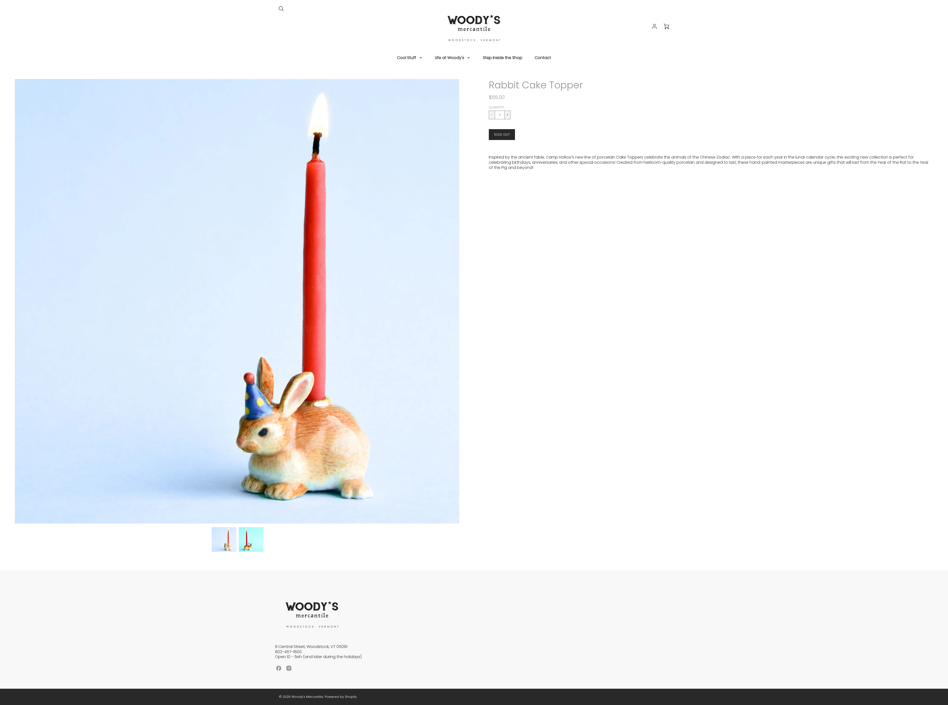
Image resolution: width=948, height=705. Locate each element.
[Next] (463, 301)
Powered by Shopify (341, 697)
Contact (543, 57)
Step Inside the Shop (502, 57)
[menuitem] (410, 58)
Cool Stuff (406, 57)
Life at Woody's (449, 57)
